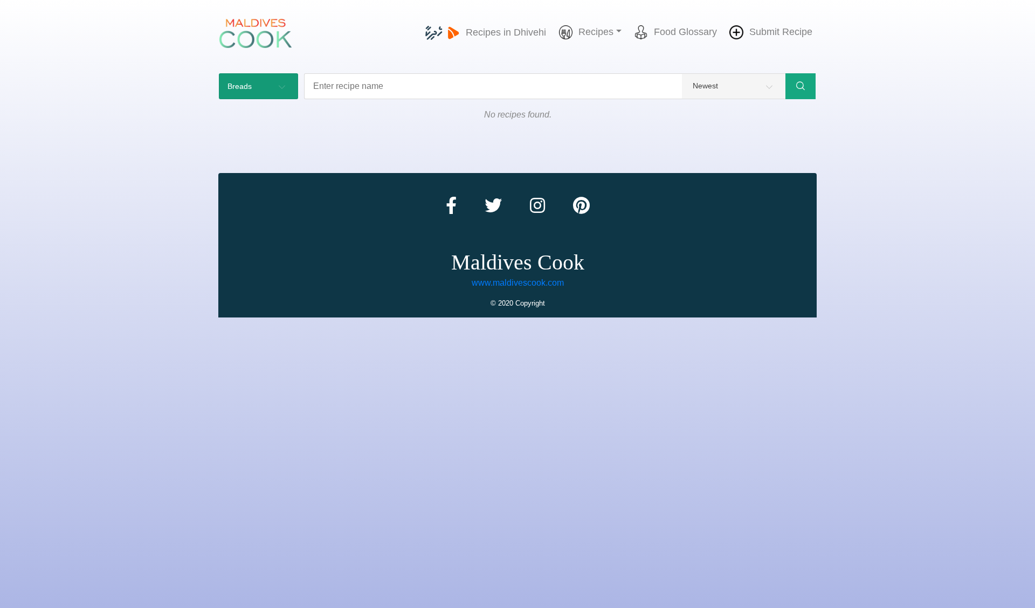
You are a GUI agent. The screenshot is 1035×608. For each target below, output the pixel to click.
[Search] (800, 86)
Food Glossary (685, 31)
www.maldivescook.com (518, 282)
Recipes (595, 31)
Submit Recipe (780, 31)
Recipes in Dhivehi (506, 32)
